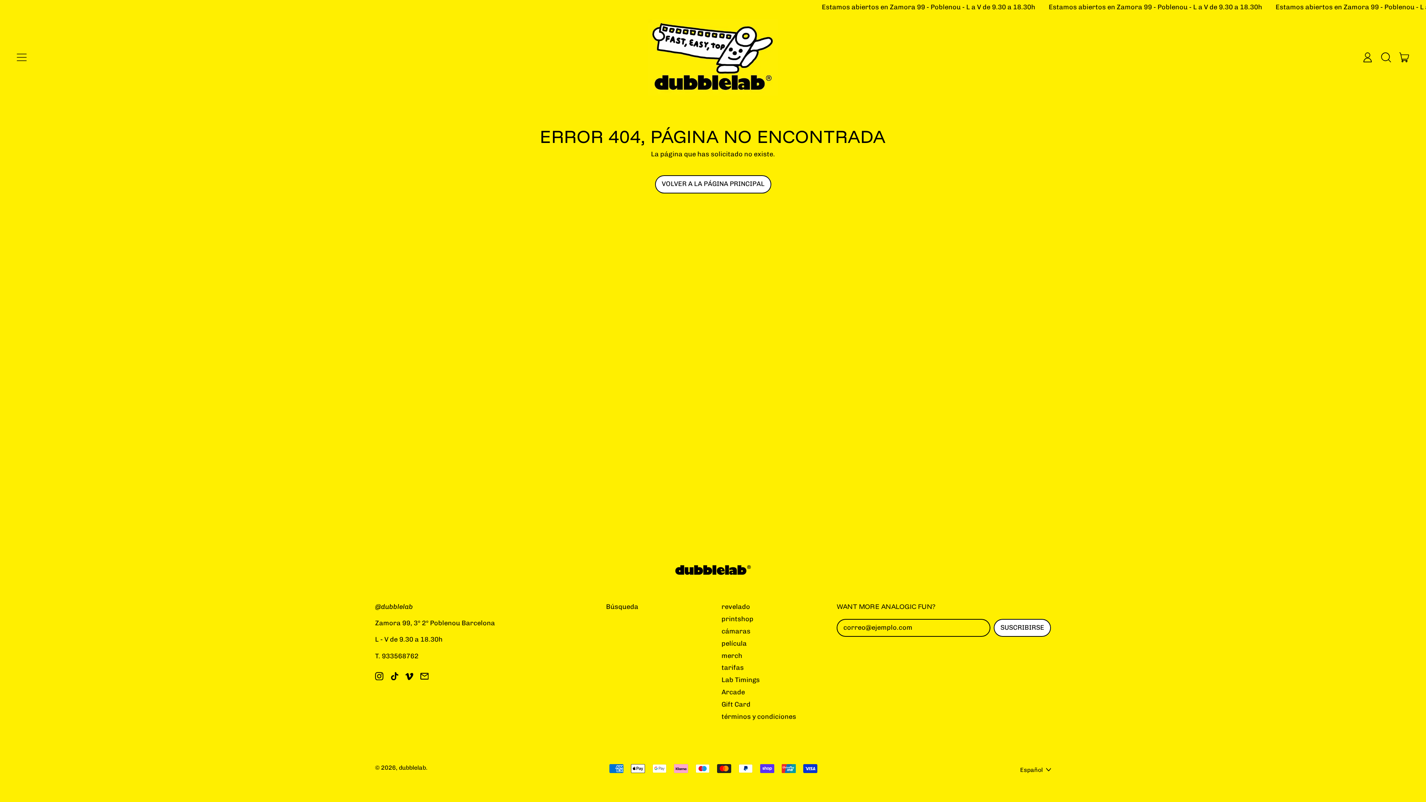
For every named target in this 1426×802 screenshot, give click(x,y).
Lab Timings (741, 680)
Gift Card (736, 704)
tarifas (733, 668)
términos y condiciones (759, 717)
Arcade (733, 692)
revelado (736, 607)
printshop (737, 619)
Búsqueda (622, 607)
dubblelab (412, 767)
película (734, 643)
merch (732, 656)
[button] (1386, 57)
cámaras (736, 631)
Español (1031, 769)
